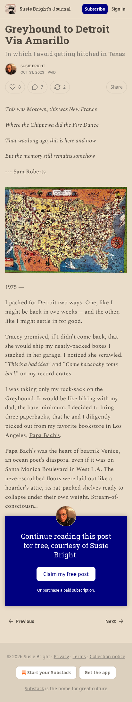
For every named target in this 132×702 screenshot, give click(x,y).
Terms (79, 656)
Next (110, 621)
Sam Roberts (29, 171)
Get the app (98, 672)
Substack (34, 688)
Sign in (118, 9)
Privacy (61, 656)
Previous (25, 621)
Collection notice (107, 656)
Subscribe (95, 9)
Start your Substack (49, 672)
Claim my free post (66, 574)
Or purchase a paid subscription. (66, 590)
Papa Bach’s (44, 435)
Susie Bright (33, 66)
